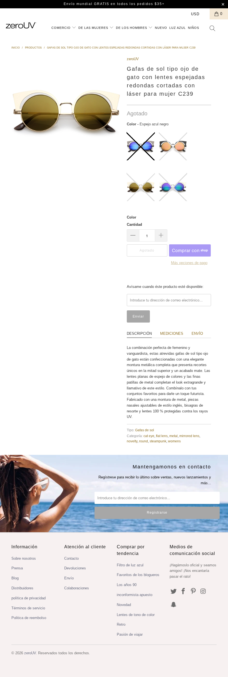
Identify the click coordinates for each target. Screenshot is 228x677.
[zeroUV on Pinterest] (193, 591)
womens (174, 441)
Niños (193, 27)
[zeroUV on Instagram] (203, 591)
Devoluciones (75, 568)
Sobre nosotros (23, 558)
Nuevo (161, 27)
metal (173, 436)
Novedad (124, 605)
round (143, 441)
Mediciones (171, 333)
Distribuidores (22, 588)
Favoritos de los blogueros (138, 575)
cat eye (148, 436)
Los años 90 (127, 585)
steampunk (158, 441)
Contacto (71, 558)
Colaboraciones (76, 588)
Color (131, 217)
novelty (132, 441)
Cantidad (134, 224)
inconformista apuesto (134, 595)
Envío (197, 333)
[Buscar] (213, 29)
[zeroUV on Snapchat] (174, 604)
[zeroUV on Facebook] (183, 591)
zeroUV (133, 59)
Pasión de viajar (130, 634)
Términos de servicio (28, 608)
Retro (121, 624)
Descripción (139, 333)
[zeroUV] (21, 25)
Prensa (17, 568)
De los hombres (132, 27)
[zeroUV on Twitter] (174, 591)
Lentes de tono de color (136, 615)
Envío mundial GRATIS (86, 4)
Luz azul (177, 27)
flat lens (162, 436)
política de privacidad (28, 598)
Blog (15, 578)
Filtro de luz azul (130, 565)
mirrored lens (189, 436)
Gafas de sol (144, 430)
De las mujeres (93, 27)
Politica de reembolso (28, 618)
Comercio (61, 27)
